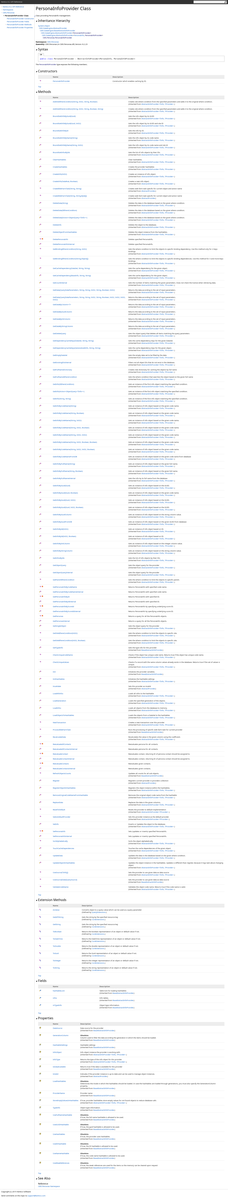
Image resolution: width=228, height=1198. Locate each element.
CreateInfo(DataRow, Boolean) (65, 181)
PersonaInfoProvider (61, 81)
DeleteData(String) (60, 203)
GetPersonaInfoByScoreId (63, 606)
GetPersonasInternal (61, 621)
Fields (42, 981)
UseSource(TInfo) (60, 872)
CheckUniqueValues (61, 662)
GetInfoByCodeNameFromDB (65, 456)
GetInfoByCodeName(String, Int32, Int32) (70, 435)
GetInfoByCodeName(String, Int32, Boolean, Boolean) (75, 442)
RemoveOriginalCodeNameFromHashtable (70, 795)
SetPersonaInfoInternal (62, 836)
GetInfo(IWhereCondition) (63, 384)
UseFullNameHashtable (62, 1115)
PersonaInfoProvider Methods (19, 24)
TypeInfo (56, 1107)
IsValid (55, 1074)
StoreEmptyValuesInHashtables (65, 1100)
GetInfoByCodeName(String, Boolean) (68, 413)
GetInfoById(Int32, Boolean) (64, 536)
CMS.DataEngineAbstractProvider (53, 28)
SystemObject (44, 26)
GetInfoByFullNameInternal (64, 478)
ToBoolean (57, 931)
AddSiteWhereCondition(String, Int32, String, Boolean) (75, 101)
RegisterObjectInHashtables (64, 788)
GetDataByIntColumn (61, 319)
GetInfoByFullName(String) (64, 464)
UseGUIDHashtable (61, 1124)
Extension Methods (52, 900)
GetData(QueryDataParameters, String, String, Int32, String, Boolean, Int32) (84, 290)
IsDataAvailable (59, 1066)
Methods (44, 92)
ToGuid (56, 953)
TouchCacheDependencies (63, 848)
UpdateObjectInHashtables (64, 863)
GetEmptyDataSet (60, 355)
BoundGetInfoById (60, 130)
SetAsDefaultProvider (61, 817)
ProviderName (59, 1093)
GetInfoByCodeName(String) (64, 406)
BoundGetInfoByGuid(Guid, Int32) (67, 123)
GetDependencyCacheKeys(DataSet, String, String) (73, 340)
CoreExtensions (98, 919)
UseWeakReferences (61, 1163)
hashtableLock (59, 990)
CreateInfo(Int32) (60, 174)
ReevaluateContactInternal (63, 759)
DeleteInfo (57, 225)
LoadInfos (57, 708)
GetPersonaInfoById (61, 596)
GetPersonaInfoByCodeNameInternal (68, 592)
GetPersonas (58, 616)
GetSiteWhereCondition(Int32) (65, 633)
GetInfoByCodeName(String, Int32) (67, 420)
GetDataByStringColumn (63, 326)
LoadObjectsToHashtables (63, 715)
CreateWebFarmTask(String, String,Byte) (70, 196)
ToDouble (57, 946)
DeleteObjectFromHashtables (65, 232)
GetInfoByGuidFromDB (62, 522)
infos (55, 998)
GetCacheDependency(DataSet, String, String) (71, 268)
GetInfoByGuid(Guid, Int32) (64, 500)
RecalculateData (59, 737)
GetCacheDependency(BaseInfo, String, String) (72, 275)
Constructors (47, 71)
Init (54, 672)
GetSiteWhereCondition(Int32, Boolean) (69, 640)
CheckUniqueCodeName (63, 655)
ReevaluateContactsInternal (64, 768)
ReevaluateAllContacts (62, 744)
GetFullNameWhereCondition (65, 377)
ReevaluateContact (60, 754)
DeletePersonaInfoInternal (63, 244)
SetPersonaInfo (59, 831)
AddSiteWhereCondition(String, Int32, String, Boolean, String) (78, 109)
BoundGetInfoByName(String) (65, 138)
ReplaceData (58, 802)
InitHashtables (59, 679)
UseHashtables (59, 1134)
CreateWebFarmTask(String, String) (67, 188)
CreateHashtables (60, 167)
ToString (56, 968)
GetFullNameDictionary (62, 369)
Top (39, 86)
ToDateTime (58, 939)
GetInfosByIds (58, 558)
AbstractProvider (148, 191)
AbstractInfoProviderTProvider (155, 812)
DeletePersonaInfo (60, 239)
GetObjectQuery (59, 565)
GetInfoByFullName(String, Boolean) (68, 471)
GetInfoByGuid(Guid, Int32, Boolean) (68, 507)
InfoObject (57, 1052)
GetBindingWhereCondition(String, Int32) (70, 249)
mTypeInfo (57, 1005)
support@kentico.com (36, 1195)
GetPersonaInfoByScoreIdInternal (66, 611)
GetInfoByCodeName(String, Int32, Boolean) (71, 427)
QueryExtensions (99, 912)
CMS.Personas (8, 12)
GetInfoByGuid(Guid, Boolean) (65, 493)
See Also (44, 1178)
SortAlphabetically (60, 841)
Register (56, 780)
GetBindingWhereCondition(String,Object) (70, 258)
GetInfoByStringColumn (62, 551)
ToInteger (57, 960)
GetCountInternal (60, 283)
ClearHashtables (59, 159)
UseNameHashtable (61, 1153)
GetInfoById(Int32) (60, 529)
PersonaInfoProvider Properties (20, 27)
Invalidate (57, 686)
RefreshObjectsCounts (62, 773)
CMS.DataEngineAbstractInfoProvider (56, 33)
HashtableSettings (60, 1045)
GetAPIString (58, 917)
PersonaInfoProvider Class (16, 15)
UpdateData (58, 855)
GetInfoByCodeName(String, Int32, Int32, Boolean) (74, 449)
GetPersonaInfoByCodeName (65, 587)
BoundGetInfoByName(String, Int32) (68, 145)
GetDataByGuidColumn (62, 312)
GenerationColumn (60, 1035)
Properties (45, 1018)
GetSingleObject (59, 626)
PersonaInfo (79, 35)
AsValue (56, 910)
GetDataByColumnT (62, 304)
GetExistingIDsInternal (62, 362)
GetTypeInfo (58, 647)
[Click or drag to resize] (35, 16)
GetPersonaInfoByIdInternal (64, 601)
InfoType (56, 1059)
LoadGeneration (59, 701)
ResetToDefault (59, 809)
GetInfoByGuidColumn (62, 514)
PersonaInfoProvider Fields (18, 21)
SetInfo (56, 824)
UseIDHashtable (59, 1144)
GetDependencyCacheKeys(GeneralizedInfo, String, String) (76, 348)
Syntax (43, 49)
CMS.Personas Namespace (49, 1186)
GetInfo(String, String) (62, 398)
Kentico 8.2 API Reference (13, 6)
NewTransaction (59, 722)
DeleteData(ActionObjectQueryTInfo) (70, 217)
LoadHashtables (59, 1081)
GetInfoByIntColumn (61, 543)
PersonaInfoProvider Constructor (20, 18)
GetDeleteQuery (59, 333)
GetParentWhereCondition (63, 580)
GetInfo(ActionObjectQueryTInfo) (68, 391)
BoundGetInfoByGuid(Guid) (64, 116)
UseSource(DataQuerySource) (65, 879)
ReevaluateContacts (61, 763)
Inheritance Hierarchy (54, 21)
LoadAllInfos (58, 693)
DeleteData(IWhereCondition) (65, 210)
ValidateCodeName (60, 887)
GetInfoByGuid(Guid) (61, 485)
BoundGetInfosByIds (61, 152)
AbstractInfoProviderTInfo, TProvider (157, 104)
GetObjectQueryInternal (63, 572)
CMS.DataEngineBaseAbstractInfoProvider (57, 30)
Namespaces (8, 9)
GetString (57, 924)
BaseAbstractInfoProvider (151, 650)
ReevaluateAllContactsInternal (65, 749)
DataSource (57, 1028)
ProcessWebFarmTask (62, 729)
